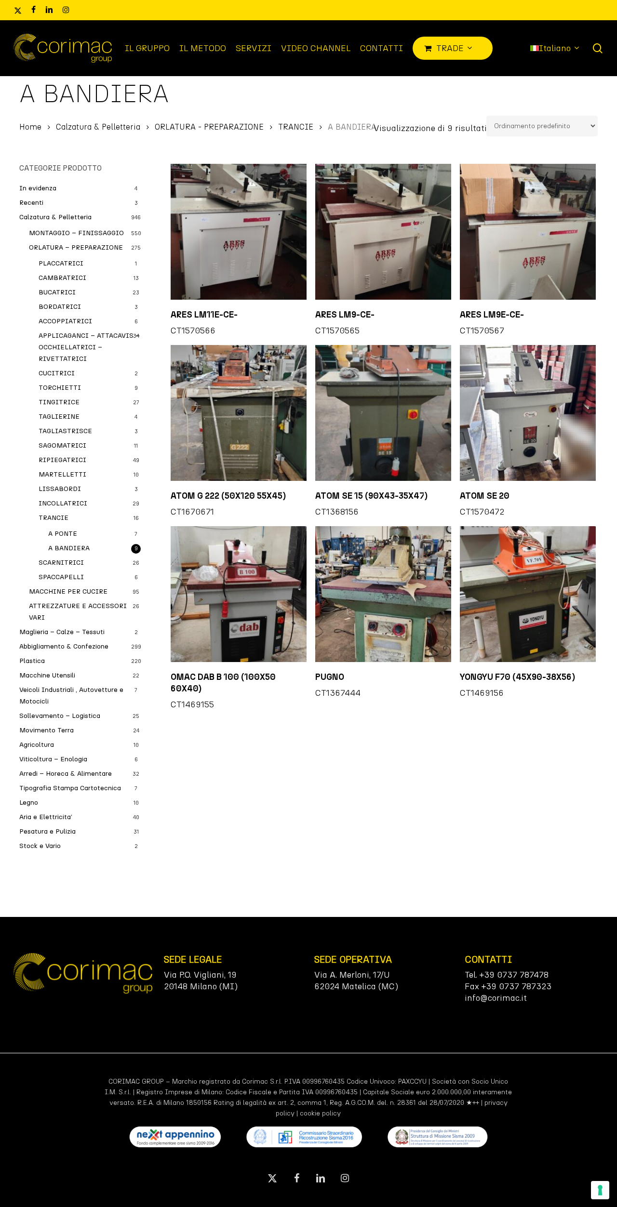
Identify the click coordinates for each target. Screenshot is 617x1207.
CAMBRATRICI (62, 278)
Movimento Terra (46, 730)
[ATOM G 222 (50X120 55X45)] (239, 413)
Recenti (31, 203)
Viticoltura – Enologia (53, 759)
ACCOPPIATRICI (65, 321)
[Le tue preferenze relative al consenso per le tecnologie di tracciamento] (600, 1190)
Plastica (32, 661)
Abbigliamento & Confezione (63, 646)
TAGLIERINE (59, 416)
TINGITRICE (59, 402)
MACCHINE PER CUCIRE (68, 591)
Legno (28, 802)
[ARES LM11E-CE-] (239, 232)
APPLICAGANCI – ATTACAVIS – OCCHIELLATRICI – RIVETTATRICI (89, 347)
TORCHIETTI (60, 388)
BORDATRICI (60, 307)
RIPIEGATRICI (62, 460)
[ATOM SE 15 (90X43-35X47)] (383, 413)
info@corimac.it (496, 998)
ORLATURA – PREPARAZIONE (76, 247)
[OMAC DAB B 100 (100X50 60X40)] (239, 594)
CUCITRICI (57, 373)
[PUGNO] (383, 594)
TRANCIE (295, 127)
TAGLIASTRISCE (65, 431)
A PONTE (62, 534)
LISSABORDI (60, 489)
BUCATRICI (57, 292)
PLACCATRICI (61, 263)
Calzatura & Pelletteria (98, 127)
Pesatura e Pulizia (47, 831)
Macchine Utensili (47, 675)
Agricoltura (36, 745)
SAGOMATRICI (62, 445)
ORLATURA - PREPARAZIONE (209, 127)
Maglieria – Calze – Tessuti (62, 632)
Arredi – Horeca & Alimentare (65, 773)
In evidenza (37, 188)
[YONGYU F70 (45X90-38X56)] (528, 594)
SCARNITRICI (61, 562)
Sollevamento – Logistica (59, 716)
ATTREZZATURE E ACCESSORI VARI (78, 612)
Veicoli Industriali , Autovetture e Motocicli (71, 695)
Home (30, 127)
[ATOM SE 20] (528, 413)
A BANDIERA (69, 548)
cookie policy (320, 1113)
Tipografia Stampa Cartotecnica (70, 788)
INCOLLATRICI (63, 503)
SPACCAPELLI (61, 577)
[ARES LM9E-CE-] (528, 232)
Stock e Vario (40, 846)
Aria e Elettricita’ (45, 817)
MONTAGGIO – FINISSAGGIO (76, 233)
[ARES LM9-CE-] (383, 232)
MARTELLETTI (62, 474)
